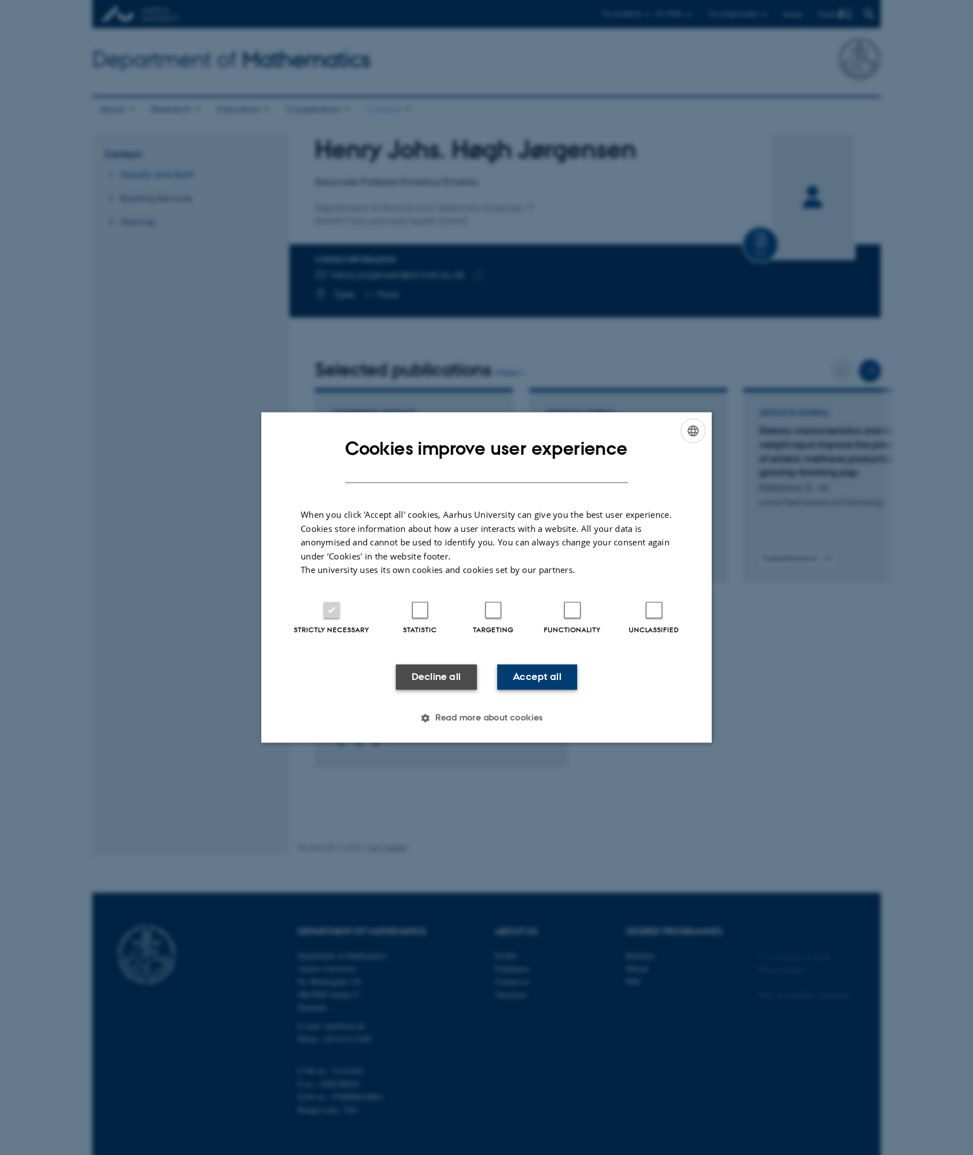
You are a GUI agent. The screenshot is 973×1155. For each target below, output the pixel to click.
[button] (486, 718)
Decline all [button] (436, 676)
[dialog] (486, 577)
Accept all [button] (537, 676)
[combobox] (693, 430)
